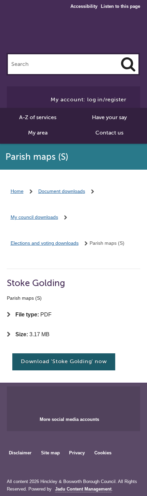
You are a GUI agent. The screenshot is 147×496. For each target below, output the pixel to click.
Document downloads (61, 191)
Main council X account (81, 399)
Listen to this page (120, 6)
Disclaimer (20, 452)
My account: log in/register (88, 100)
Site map (50, 452)
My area (38, 133)
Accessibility (83, 6)
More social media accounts (69, 419)
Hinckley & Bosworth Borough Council (73, 33)
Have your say (109, 117)
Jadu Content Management (83, 489)
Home (17, 191)
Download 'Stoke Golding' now (64, 361)
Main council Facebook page (59, 399)
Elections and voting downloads (45, 243)
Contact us (109, 133)
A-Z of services (37, 117)
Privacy (77, 452)
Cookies (102, 452)
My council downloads (34, 217)
